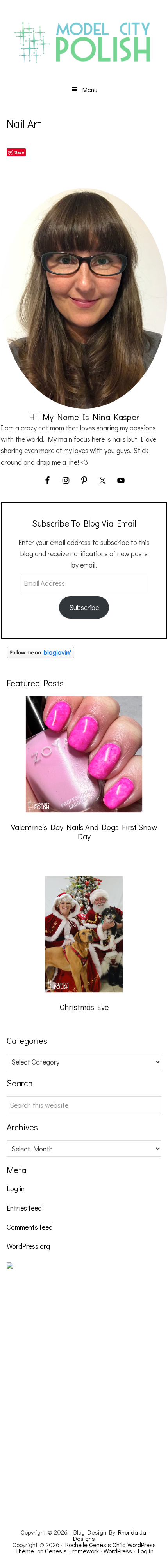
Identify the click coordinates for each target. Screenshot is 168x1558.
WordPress (118, 1551)
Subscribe (84, 607)
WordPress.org (28, 1246)
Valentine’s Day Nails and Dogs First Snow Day (84, 831)
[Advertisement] (65, 1397)
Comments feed (30, 1227)
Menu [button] (89, 89)
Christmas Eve (84, 1007)
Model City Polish (84, 43)
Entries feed (24, 1208)
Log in (16, 1188)
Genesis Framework (72, 1551)
